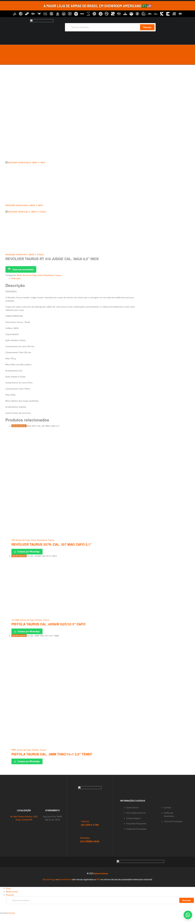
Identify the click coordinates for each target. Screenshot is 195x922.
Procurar (186, 900)
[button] (188, 915)
